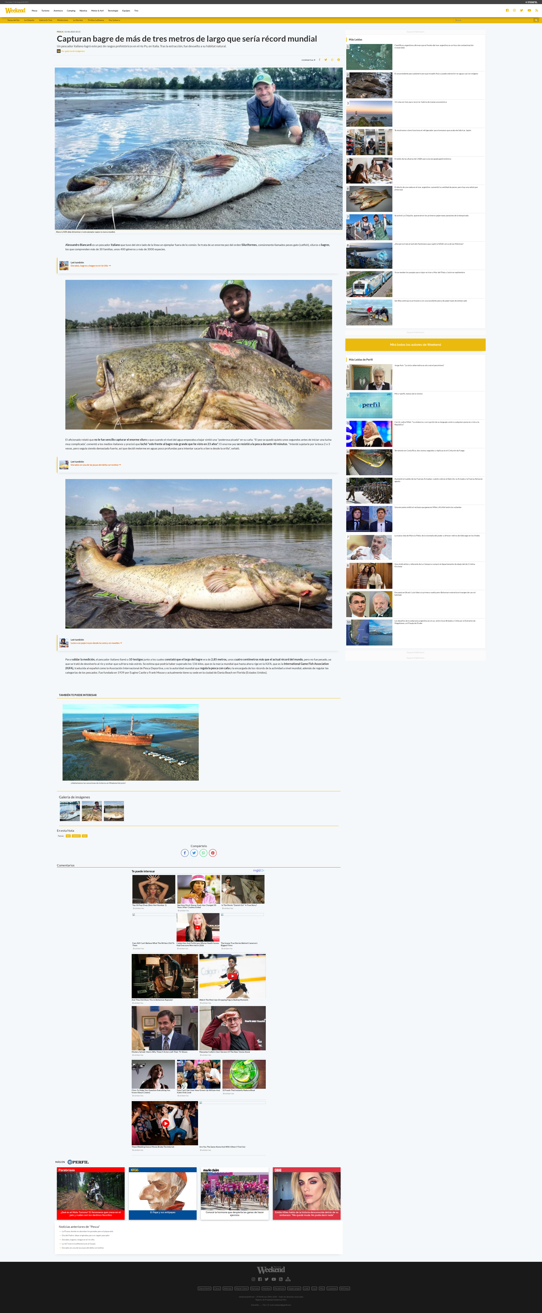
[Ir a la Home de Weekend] (271, 1270)
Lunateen (332, 1288)
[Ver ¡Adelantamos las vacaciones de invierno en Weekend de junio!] (131, 705)
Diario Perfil (204, 1288)
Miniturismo (62, 20)
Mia (322, 1288)
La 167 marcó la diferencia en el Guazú (78, 1243)
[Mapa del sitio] (288, 1279)
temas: (61, 836)
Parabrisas (279, 1288)
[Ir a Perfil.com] (531, 2)
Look (306, 1288)
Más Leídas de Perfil (361, 359)
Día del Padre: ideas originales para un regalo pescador (86, 1235)
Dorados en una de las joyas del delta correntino (94, 464)
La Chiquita (29, 20)
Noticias (228, 1288)
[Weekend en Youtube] (274, 1279)
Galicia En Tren (45, 20)
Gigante (76, 836)
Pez (68, 836)
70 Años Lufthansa (96, 20)
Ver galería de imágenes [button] (73, 51)
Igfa (84, 836)
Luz (314, 1288)
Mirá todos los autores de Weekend (415, 344)
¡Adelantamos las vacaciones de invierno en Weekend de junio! (98, 783)
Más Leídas (355, 39)
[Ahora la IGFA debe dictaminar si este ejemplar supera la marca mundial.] (69, 811)
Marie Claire (241, 1288)
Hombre (266, 1288)
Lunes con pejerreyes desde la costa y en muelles (95, 643)
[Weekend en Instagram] (253, 1279)
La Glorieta (78, 20)
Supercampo (294, 1288)
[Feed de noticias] (281, 1279)
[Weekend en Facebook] (260, 1279)
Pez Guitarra (114, 20)
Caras (217, 1288)
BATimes (345, 1288)
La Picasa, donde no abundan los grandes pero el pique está (87, 1231)
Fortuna (255, 1288)
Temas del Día (13, 20)
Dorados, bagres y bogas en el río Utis (89, 265)
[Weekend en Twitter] (267, 1279)
